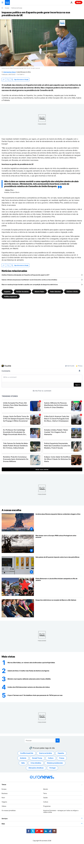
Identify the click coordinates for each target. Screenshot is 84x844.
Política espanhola (10, 296)
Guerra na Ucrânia (45, 753)
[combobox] (42, 740)
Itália (23, 763)
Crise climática (36, 763)
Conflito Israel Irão (26, 753)
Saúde (45, 797)
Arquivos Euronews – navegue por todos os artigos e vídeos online (60, 811)
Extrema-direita (72, 291)
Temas (4, 784)
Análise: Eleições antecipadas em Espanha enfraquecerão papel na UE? (25, 275)
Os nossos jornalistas (9, 810)
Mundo (45, 789)
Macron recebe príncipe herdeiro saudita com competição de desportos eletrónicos (30, 284)
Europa (7, 8)
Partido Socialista (22, 291)
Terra (45, 793)
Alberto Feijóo (39, 291)
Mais (3, 824)
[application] (42, 42)
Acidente (23, 758)
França (61, 758)
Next (3, 797)
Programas (47, 806)
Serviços (5, 818)
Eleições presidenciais (55, 763)
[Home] (2, 8)
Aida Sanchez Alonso (9, 72)
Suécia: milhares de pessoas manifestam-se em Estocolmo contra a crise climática (29, 280)
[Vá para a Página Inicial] (7, 2)
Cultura (50, 758)
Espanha (7, 291)
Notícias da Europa (16, 8)
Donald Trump (37, 758)
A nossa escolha (11, 510)
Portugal (52, 768)
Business (4, 793)
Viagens (4, 802)
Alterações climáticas (36, 768)
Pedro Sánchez (55, 291)
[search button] (58, 740)
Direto (78, 2)
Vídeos (4, 806)
